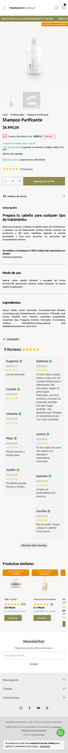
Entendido (45, 746)
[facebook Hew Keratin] (29, 707)
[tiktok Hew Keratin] (47, 707)
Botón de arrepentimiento (34, 730)
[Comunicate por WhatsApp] (61, 733)
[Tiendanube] (34, 735)
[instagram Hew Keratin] (20, 707)
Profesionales (17, 114)
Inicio (5, 114)
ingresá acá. (56, 727)
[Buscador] (56, 8)
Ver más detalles (14, 154)
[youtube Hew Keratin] (38, 707)
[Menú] (5, 8)
